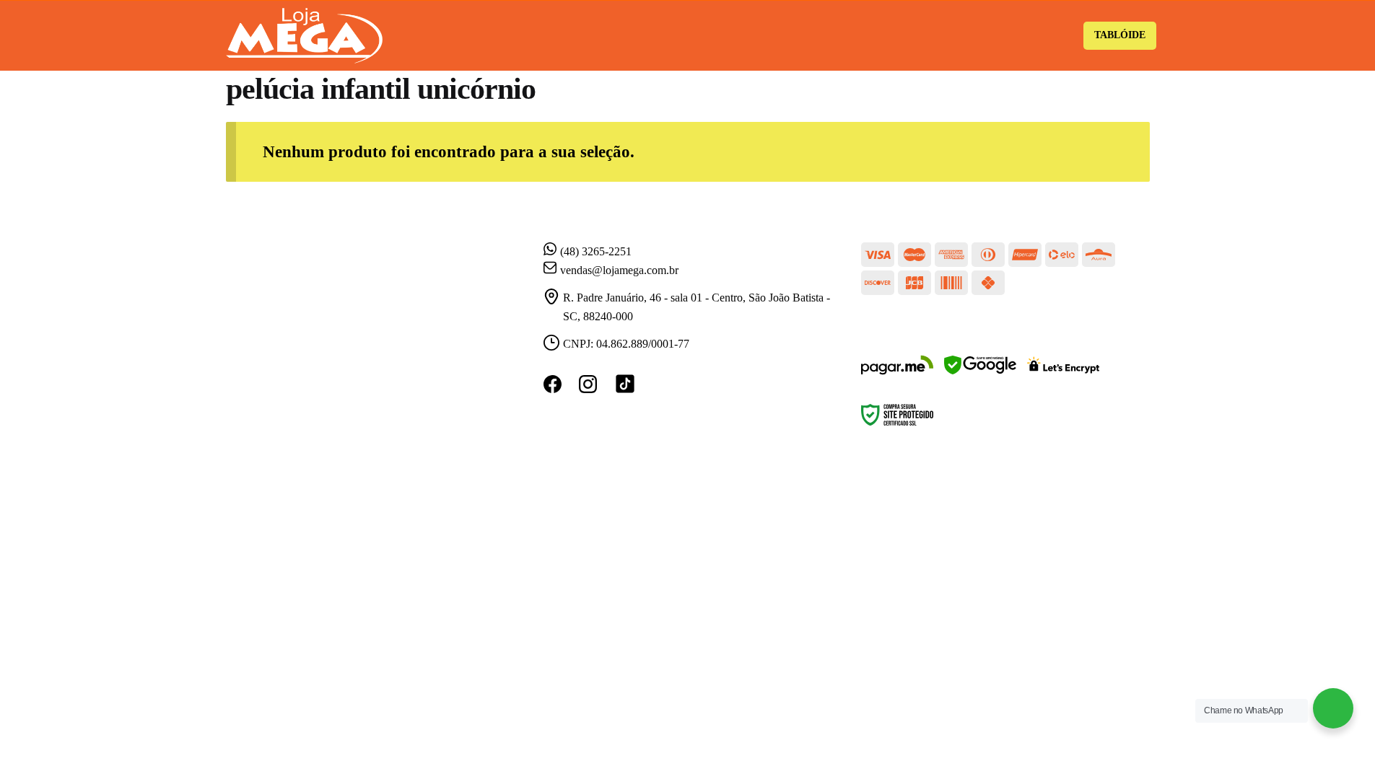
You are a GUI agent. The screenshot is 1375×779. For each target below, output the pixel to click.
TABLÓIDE (1119, 35)
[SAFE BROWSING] (980, 374)
